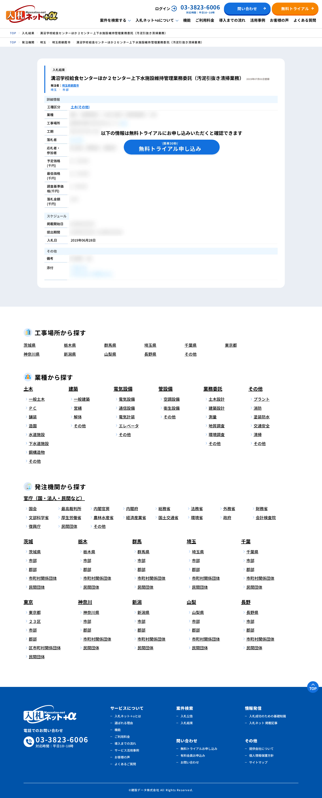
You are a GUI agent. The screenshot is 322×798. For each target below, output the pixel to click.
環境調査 (217, 434)
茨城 (28, 541)
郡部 (33, 569)
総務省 (164, 508)
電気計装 (127, 417)
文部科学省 (39, 517)
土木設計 (217, 399)
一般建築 (82, 399)
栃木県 (70, 345)
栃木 (82, 541)
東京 (28, 601)
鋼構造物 (37, 452)
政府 (227, 517)
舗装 (33, 417)
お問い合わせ (190, 762)
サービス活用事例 (127, 750)
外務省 (229, 508)
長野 (246, 601)
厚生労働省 (71, 517)
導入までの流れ (232, 20)
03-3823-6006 (62, 742)
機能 (187, 20)
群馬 (137, 541)
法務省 (197, 508)
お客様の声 (279, 20)
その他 (191, 354)
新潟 (137, 601)
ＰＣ (33, 408)
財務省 (262, 508)
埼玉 (191, 541)
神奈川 (85, 601)
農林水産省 (104, 517)
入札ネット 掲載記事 (263, 723)
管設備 (165, 388)
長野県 (150, 354)
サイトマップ (258, 762)
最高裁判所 (71, 508)
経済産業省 (136, 517)
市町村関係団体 (43, 578)
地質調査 (217, 426)
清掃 (258, 434)
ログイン (162, 8)
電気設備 (123, 388)
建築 (73, 388)
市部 (33, 560)
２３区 (35, 621)
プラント (262, 399)
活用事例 (257, 20)
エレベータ (129, 426)
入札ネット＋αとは (128, 716)
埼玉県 (150, 345)
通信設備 (127, 408)
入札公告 (187, 716)
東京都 (231, 345)
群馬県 (110, 345)
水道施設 (37, 434)
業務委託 (212, 388)
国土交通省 (168, 517)
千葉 (246, 541)
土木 (28, 388)
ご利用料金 (204, 20)
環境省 (197, 517)
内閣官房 (102, 508)
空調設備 (172, 399)
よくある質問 (304, 20)
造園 (33, 426)
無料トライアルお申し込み (199, 748)
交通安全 (262, 426)
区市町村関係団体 (44, 648)
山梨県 (110, 354)
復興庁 (35, 526)
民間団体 (69, 526)
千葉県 (191, 345)
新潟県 (70, 354)
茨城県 (30, 345)
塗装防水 (262, 417)
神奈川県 (32, 354)
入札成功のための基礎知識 (267, 716)
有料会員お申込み (193, 755)
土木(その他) (80, 106)
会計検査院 (266, 517)
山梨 (191, 601)
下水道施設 (39, 443)
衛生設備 (172, 408)
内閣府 (132, 508)
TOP (313, 688)
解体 (78, 417)
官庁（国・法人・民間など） (54, 498)
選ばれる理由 (124, 723)
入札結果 (187, 723)
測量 (213, 417)
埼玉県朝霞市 (70, 85)
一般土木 (37, 399)
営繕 (78, 408)
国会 (33, 508)
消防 (258, 408)
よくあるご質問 (125, 764)
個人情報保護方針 (261, 755)
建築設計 (217, 408)
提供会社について (261, 748)
